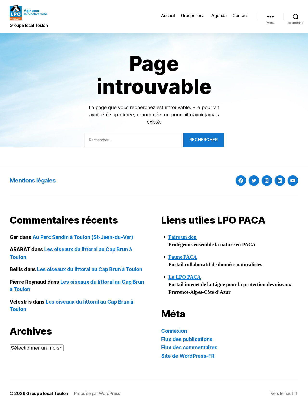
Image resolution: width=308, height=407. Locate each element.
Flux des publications (186, 339)
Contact (240, 15)
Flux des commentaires (189, 347)
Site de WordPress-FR (187, 356)
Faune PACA (182, 257)
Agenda (218, 15)
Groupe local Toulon (47, 393)
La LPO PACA (184, 277)
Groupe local (193, 15)
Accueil (168, 15)
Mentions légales (33, 180)
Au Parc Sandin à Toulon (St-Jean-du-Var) (82, 237)
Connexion (174, 331)
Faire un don (182, 237)
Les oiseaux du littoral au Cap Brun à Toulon (89, 269)
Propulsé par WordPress (97, 393)
